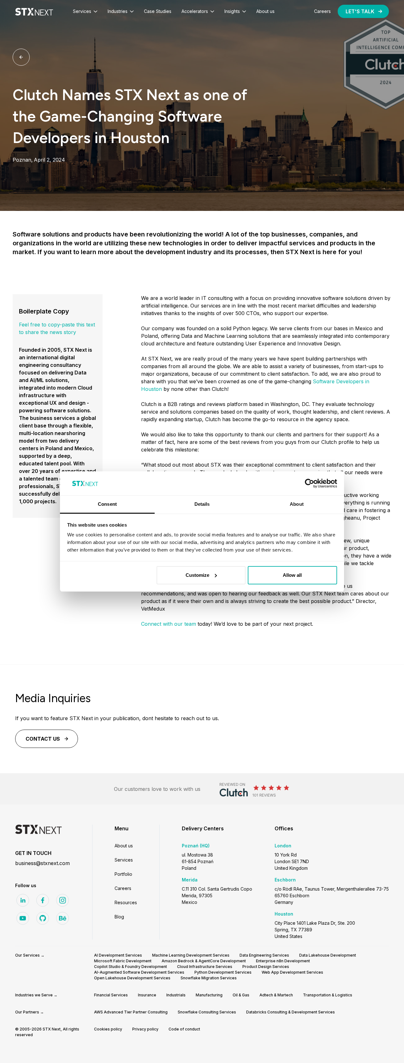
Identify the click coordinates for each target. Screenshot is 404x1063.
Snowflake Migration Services (209, 978)
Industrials (176, 995)
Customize (197, 575)
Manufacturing (209, 995)
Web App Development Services (292, 972)
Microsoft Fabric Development (123, 960)
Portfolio (123, 874)
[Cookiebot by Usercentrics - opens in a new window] (309, 483)
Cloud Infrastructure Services (204, 966)
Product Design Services (265, 966)
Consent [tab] (107, 504)
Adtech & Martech (276, 995)
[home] (34, 11)
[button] (85, 11)
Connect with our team (168, 624)
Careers (123, 888)
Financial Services (111, 995)
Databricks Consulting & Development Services (290, 1012)
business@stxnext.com (42, 863)
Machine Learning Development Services (190, 955)
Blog (119, 916)
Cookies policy (108, 1029)
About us (124, 845)
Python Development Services (223, 972)
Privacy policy (145, 1029)
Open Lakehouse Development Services (132, 978)
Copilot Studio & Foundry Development (130, 966)
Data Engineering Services (264, 955)
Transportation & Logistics (327, 995)
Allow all (292, 575)
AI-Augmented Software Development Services (139, 972)
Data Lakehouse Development (327, 955)
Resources (126, 902)
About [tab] (297, 504)
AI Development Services (118, 955)
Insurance (147, 995)
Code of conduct (184, 1029)
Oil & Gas (241, 995)
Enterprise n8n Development (283, 960)
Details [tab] (202, 504)
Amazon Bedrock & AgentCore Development (204, 960)
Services (124, 860)
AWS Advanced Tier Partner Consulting (131, 1012)
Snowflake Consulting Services (207, 1012)
